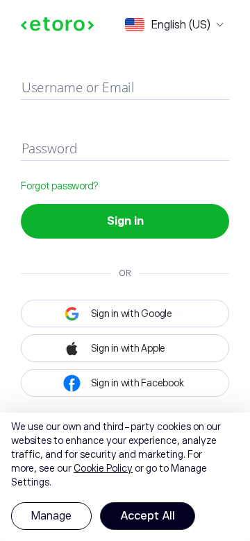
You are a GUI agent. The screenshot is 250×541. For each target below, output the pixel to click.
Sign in (125, 221)
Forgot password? (59, 185)
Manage (51, 516)
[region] (125, 477)
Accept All (147, 516)
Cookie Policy (103, 468)
